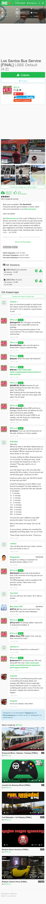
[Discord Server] (20, 89)
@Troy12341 (15, 622)
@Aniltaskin (15, 573)
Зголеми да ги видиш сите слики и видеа (23, 187)
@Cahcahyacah (16, 408)
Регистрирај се (9, 715)
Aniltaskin (14, 441)
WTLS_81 (13, 320)
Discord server (30, 209)
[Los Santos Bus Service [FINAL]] (23, 151)
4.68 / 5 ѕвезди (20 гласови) (9, 199)
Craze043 (13, 676)
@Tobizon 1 (14, 431)
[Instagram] (15, 89)
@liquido (13, 358)
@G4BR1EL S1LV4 (17, 385)
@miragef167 (15, 322)
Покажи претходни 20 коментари (23, 296)
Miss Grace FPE (16, 606)
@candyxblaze (16, 345)
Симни (24, 75)
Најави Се (29, 712)
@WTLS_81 (14, 609)
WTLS (16, 87)
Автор (21, 320)
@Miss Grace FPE (17, 636)
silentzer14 (14, 646)
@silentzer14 (15, 660)
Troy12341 (14, 593)
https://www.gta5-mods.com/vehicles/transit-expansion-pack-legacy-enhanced (25, 665)
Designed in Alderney (9, 893)
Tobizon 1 (14, 301)
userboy (13, 543)
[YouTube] (17, 89)
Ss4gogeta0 (14, 557)
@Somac (13, 369)
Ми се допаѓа (22, 194)
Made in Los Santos (8, 896)
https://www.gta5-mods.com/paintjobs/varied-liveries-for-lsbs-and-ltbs (26, 371)
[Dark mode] (39, 3)
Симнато (9, 194)
